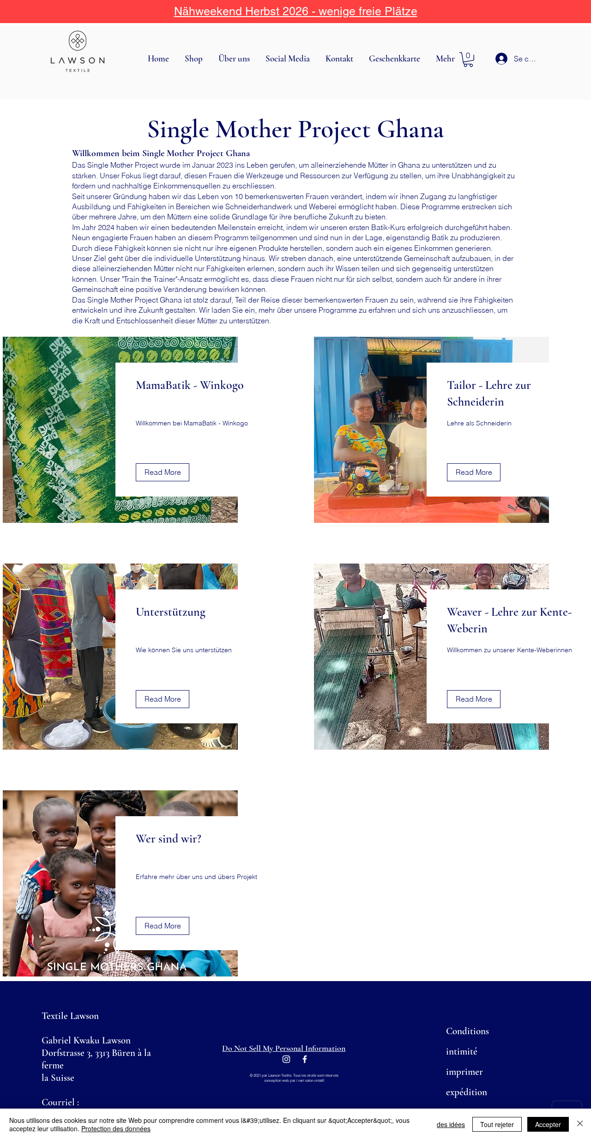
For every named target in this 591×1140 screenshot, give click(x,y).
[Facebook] (305, 1059)
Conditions (467, 1031)
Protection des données (116, 1128)
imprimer (464, 1072)
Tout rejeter (497, 1124)
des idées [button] (451, 1124)
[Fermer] (579, 1124)
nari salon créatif (311, 1080)
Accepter (548, 1124)
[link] (468, 59)
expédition (466, 1092)
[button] (194, 58)
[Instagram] (286, 1059)
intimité (461, 1051)
